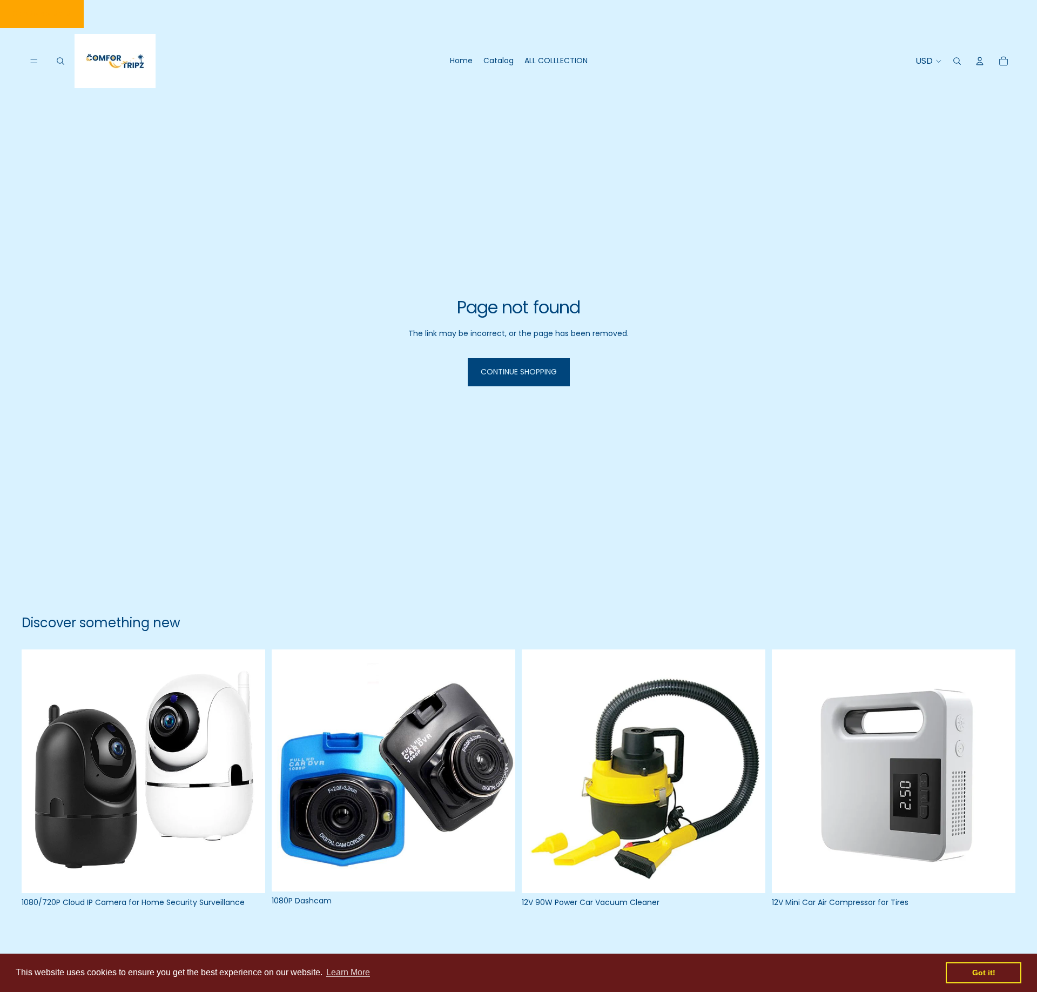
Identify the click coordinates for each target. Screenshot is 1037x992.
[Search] (60, 61)
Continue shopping (519, 371)
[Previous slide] (38, 771)
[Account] (980, 61)
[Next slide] (249, 771)
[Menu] (34, 61)
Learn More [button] (348, 972)
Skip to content (42, 13)
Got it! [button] (983, 972)
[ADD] (498, 874)
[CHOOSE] (248, 877)
